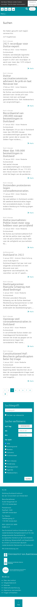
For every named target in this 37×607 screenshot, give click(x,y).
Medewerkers (11, 473)
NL (3, 490)
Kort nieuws (11, 461)
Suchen (28, 478)
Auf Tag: (8, 426)
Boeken (10, 449)
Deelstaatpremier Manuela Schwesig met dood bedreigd (16, 287)
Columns (10, 452)
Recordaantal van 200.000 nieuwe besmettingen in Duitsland (13, 117)
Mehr (31, 68)
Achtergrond (11, 446)
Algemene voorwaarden (12, 590)
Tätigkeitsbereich (10, 583)
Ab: (6, 431)
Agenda (10, 470)
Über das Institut (10, 580)
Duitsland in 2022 (13, 254)
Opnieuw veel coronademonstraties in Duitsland (17, 321)
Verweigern (32, 5)
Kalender (7, 585)
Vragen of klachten (10, 593)
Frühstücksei (11, 455)
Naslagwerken (11, 467)
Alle (8, 443)
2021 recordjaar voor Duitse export (15, 45)
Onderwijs (11, 464)
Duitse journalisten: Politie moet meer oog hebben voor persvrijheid (18, 222)
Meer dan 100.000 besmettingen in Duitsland (14, 153)
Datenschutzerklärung (12, 588)
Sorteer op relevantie (15, 415)
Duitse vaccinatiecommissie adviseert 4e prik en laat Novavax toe (17, 79)
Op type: (8, 440)
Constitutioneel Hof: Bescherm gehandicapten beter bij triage (18, 356)
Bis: (6, 435)
